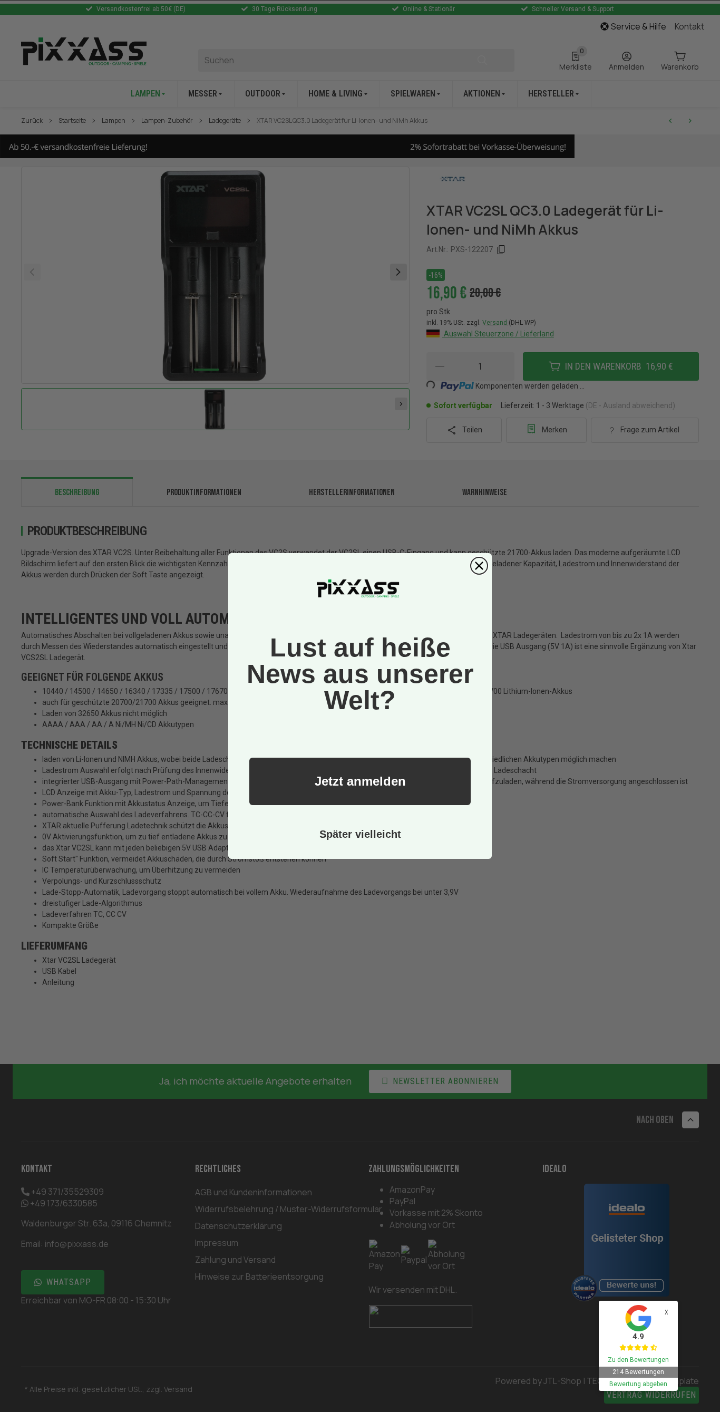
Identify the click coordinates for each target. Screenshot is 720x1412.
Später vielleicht (360, 834)
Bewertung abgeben (638, 1384)
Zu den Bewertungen (638, 1359)
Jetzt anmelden (360, 781)
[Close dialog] (479, 565)
